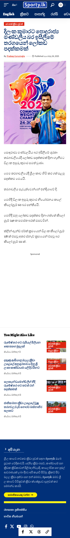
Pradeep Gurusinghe (16, 56)
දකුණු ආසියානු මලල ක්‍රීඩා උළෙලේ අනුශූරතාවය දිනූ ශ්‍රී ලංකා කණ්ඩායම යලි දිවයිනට (22, 364)
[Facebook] (6, 526)
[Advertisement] (35, 292)
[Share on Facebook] (23, 532)
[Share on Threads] (39, 532)
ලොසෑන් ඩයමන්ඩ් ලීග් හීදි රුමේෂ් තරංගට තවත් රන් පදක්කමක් (19, 385)
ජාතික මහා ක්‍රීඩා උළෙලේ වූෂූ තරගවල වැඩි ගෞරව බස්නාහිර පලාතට (23, 407)
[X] (12, 526)
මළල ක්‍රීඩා (53, 350)
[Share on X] (31, 532)
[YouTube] (19, 526)
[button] (7, 5)
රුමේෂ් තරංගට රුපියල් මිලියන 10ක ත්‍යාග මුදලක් (22, 344)
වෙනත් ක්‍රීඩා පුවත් (14, 23)
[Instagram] (25, 526)
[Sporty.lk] (35, 5)
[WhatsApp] (32, 526)
